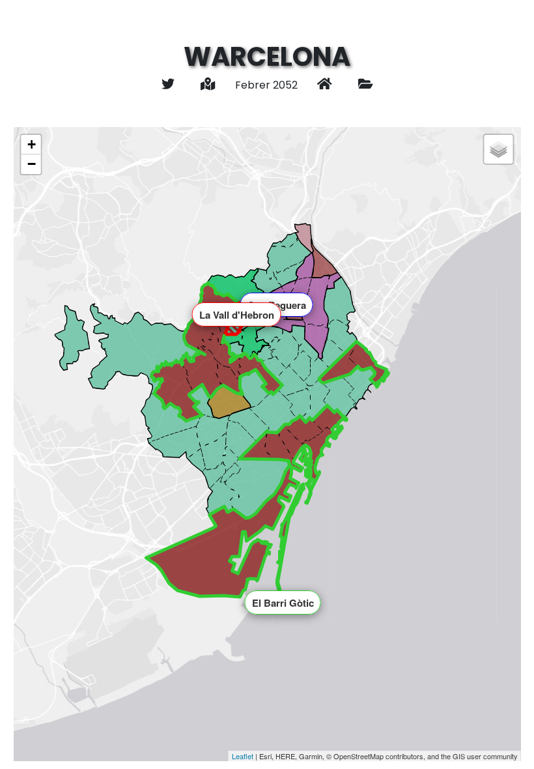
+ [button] (31, 144)
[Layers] (499, 149)
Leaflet (242, 756)
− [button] (31, 164)
